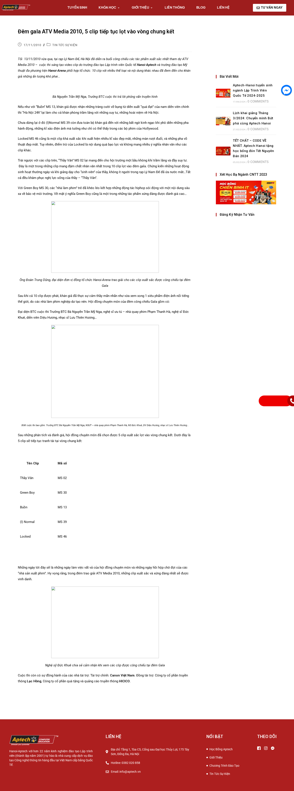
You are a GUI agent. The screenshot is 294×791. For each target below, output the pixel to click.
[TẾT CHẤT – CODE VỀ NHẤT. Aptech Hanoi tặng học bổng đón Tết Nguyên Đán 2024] (223, 151)
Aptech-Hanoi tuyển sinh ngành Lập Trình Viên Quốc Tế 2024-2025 (252, 90)
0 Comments (258, 101)
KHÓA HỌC (107, 7)
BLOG (201, 7)
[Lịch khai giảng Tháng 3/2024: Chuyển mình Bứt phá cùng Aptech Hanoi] (223, 120)
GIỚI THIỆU (140, 7)
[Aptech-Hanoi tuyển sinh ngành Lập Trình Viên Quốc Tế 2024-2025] (223, 93)
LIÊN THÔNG (175, 7)
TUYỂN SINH (77, 7)
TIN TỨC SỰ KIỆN (64, 45)
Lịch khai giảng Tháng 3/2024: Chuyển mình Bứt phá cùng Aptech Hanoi (253, 118)
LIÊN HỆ (223, 7)
